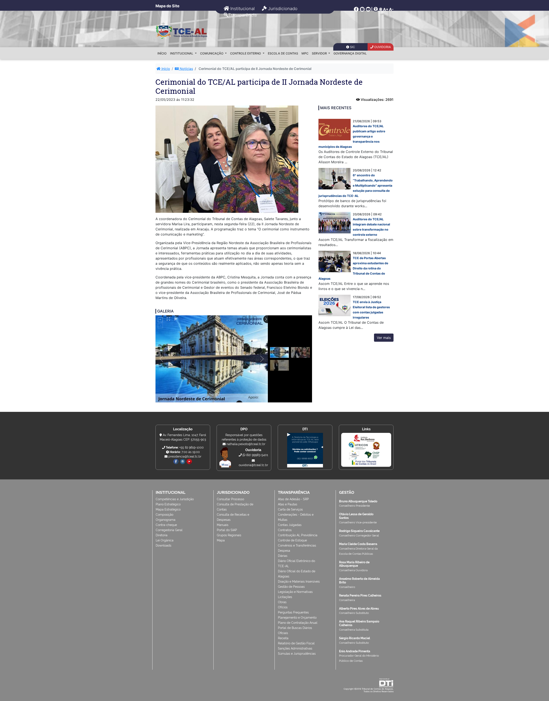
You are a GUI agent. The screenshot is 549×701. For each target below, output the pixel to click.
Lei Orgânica (164, 540)
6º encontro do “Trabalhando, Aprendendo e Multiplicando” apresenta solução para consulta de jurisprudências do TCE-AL (355, 185)
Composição (164, 514)
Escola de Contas (283, 53)
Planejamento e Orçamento (297, 617)
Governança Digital (350, 53)
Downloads (163, 545)
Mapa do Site (167, 6)
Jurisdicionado (282, 8)
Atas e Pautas (287, 504)
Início (162, 53)
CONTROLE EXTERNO (246, 53)
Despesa (284, 550)
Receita (283, 638)
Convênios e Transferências (297, 545)
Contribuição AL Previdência (297, 535)
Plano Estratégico (168, 504)
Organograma (165, 519)
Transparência (242, 15)
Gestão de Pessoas (291, 586)
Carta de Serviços (290, 509)
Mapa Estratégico (168, 509)
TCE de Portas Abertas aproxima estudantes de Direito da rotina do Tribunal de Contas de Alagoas (353, 268)
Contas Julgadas (290, 525)
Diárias (282, 555)
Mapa (221, 540)
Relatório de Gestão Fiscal (296, 643)
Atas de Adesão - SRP (293, 499)
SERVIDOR (320, 53)
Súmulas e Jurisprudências (297, 653)
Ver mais (384, 337)
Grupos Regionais (229, 535)
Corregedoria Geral (169, 530)
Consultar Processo (230, 499)
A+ (385, 9)
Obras (282, 602)
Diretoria (161, 535)
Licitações (285, 597)
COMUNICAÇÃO (212, 53)
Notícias (186, 68)
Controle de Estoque (292, 540)
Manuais (222, 525)
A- (391, 9)
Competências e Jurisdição (175, 499)
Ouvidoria (382, 47)
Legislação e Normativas (295, 592)
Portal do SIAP (227, 530)
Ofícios (283, 607)
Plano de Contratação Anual (297, 622)
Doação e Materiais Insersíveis (299, 581)
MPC (305, 53)
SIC (352, 47)
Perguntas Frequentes (293, 612)
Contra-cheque (166, 525)
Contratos (285, 530)
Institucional (242, 8)
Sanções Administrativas (295, 648)
